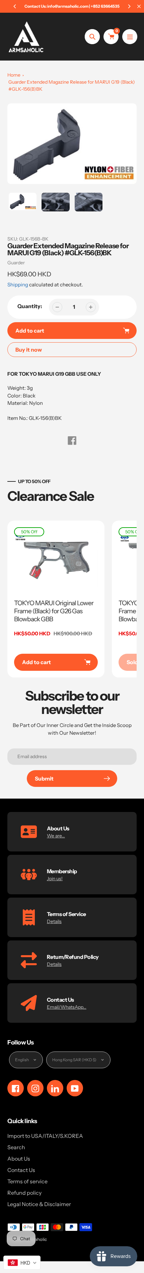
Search (16, 1147)
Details (54, 921)
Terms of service (27, 1181)
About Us (18, 1158)
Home (13, 75)
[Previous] (15, 6)
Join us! (55, 879)
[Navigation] (129, 36)
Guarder (16, 263)
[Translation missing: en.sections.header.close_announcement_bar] (139, 6)
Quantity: (29, 306)
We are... (56, 836)
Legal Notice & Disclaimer (39, 1204)
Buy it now (28, 349)
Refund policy (24, 1192)
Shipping (17, 284)
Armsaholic (35, 1239)
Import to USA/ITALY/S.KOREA (45, 1135)
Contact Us (21, 1170)
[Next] (129, 6)
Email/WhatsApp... (66, 1007)
